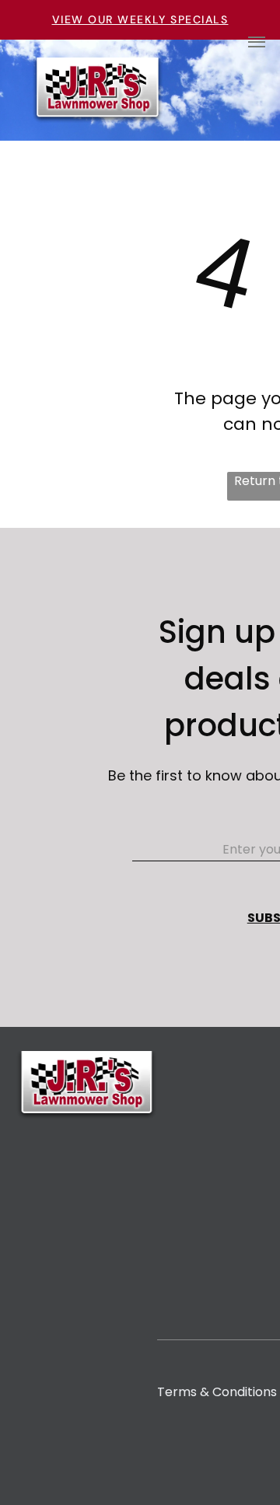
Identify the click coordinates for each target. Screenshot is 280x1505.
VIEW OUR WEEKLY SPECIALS (140, 19)
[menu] (256, 42)
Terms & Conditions (217, 1392)
